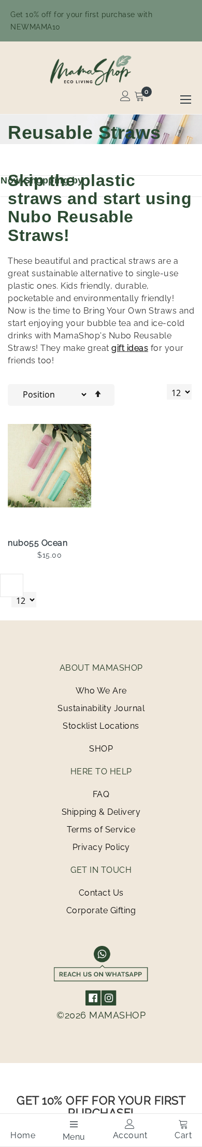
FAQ (101, 794)
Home (22, 1135)
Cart (183, 1135)
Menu (74, 1137)
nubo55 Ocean (37, 543)
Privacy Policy (101, 847)
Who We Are (101, 691)
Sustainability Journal (101, 708)
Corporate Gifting (101, 910)
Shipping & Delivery (101, 812)
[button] (91, 444)
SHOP (101, 749)
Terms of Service (101, 829)
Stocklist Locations (101, 726)
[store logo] (101, 70)
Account (130, 1135)
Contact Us (101, 893)
